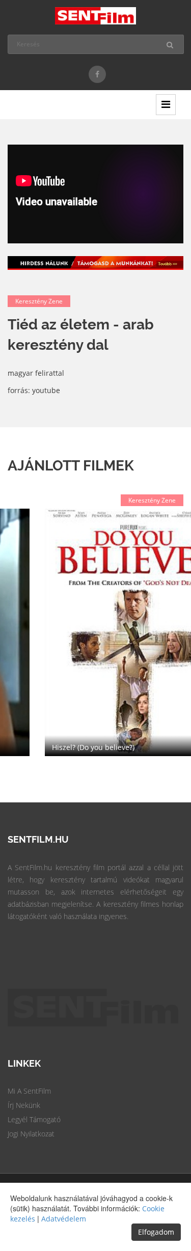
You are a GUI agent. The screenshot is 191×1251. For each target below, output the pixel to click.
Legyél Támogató (34, 1119)
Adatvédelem (63, 1219)
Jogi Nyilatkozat (31, 1133)
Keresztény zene (39, 301)
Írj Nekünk (24, 1105)
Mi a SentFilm (29, 1091)
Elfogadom (156, 1232)
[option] (95, 632)
